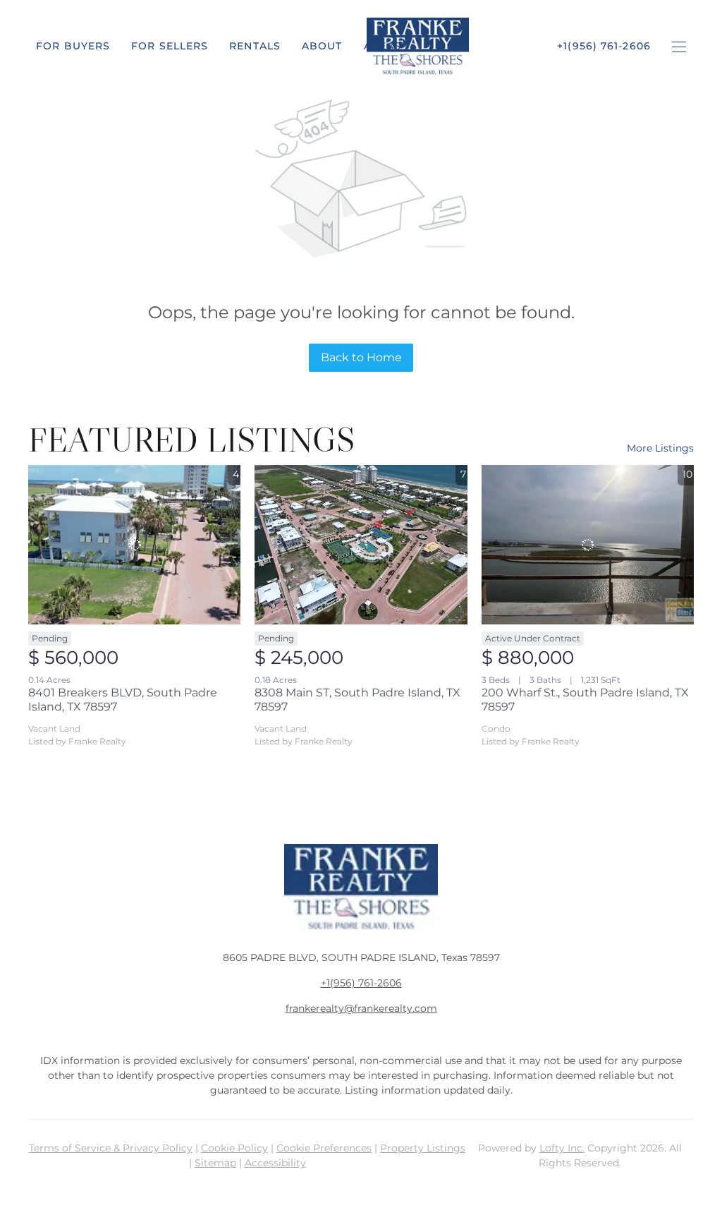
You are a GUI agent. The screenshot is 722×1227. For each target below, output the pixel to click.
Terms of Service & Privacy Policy (110, 1148)
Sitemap (215, 1162)
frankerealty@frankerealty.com (361, 1008)
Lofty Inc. (562, 1148)
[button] (73, 46)
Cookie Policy (234, 1148)
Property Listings (422, 1148)
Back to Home (361, 357)
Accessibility (275, 1162)
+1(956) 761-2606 (361, 983)
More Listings (660, 448)
